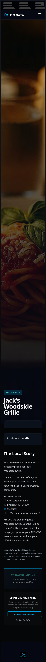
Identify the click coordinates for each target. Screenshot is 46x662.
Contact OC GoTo (23, 620)
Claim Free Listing (24, 614)
